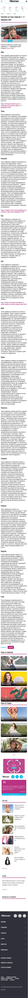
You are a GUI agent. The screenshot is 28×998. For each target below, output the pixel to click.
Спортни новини (6, 967)
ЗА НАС (2, 977)
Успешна (3, 933)
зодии (11, 647)
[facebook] (12, 777)
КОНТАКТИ (12, 980)
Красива (3, 922)
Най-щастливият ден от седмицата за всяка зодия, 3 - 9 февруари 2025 (11, 105)
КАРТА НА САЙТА (4, 980)
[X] (17, 777)
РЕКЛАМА (17, 978)
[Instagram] (21, 777)
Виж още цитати (14, 794)
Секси (2, 939)
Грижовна (4, 927)
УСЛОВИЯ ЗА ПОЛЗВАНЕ (11, 977)
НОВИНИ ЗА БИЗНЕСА (7, 963)
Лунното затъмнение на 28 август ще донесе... (19, 849)
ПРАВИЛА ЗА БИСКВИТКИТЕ (7, 978)
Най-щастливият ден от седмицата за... (19, 828)
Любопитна (4, 950)
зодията (9, 48)
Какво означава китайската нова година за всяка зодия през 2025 (14, 303)
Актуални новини (6, 958)
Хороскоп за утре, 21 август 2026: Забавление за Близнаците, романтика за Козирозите (14, 734)
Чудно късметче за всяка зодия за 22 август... (19, 807)
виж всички (4, 868)
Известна (3, 944)
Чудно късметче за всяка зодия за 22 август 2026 (13, 718)
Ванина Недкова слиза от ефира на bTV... (19, 859)
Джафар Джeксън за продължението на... (19, 838)
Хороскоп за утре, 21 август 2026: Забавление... (19, 817)
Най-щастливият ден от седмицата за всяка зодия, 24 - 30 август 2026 (13, 749)
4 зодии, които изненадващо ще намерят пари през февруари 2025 (13, 211)
